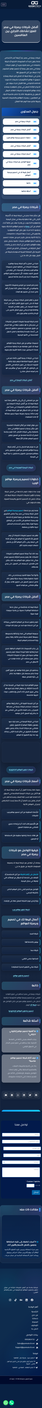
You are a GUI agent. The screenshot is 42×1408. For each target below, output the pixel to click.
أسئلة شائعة (26, 191)
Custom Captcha (33, 1182)
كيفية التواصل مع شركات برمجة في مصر (18, 163)
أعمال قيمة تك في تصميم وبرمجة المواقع (18, 174)
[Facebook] (32, 1300)
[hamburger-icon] (3, 4)
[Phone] (11, 1402)
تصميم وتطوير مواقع (21, 975)
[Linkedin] (26, 1300)
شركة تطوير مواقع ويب (21, 909)
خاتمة (28, 183)
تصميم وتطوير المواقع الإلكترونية (21, 1011)
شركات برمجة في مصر (22, 121)
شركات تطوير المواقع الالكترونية (21, 769)
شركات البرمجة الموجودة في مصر (21, 467)
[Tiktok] (15, 1300)
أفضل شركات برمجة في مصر (20, 129)
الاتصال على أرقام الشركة (29, 874)
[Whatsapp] (5, 1402)
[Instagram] (10, 1300)
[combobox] (21, 1162)
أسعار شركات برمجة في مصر (20, 154)
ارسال (36, 1192)
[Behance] (21, 1300)
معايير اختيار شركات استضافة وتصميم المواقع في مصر (20, 1244)
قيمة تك (33, 1005)
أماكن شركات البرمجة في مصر (21, 380)
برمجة (27, 226)
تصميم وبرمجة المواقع (15, 510)
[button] (36, 1095)
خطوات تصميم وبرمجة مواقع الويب (18, 138)
